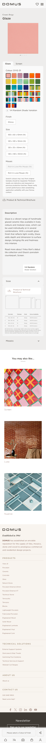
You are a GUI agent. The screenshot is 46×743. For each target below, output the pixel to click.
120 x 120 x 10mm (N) (17, 141)
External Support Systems (12, 649)
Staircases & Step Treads (11, 653)
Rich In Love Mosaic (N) (18, 173)
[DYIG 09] (20, 87)
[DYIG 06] (20, 81)
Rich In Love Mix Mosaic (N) (20, 167)
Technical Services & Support (13, 661)
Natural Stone (7, 583)
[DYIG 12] (8, 87)
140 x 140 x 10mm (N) (17, 154)
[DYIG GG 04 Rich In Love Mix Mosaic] (14, 93)
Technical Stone (8, 595)
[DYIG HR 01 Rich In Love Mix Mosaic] (20, 93)
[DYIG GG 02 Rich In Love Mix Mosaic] (37, 87)
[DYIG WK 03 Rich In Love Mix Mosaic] (8, 105)
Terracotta (6, 598)
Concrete (5, 575)
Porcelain (5, 568)
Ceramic (5, 571)
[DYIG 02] (20, 75)
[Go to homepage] (6, 740)
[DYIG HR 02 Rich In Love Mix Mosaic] (25, 93)
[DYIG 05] (8, 81)
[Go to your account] (40, 740)
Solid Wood (6, 622)
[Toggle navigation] (42, 4)
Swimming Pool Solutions (11, 657)
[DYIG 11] (37, 81)
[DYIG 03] (14, 75)
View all (5, 564)
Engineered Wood (9, 618)
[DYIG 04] (25, 75)
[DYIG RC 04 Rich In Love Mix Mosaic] (25, 99)
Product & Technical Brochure (21, 200)
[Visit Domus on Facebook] (10, 709)
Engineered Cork (8, 633)
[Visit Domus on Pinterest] (30, 709)
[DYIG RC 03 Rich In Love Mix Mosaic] (20, 99)
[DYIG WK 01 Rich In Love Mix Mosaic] (31, 99)
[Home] (11, 4)
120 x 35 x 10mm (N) (16, 147)
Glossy (11, 122)
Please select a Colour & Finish (19, 733)
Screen (19, 64)
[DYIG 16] (25, 87)
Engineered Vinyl (8, 629)
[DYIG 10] (31, 81)
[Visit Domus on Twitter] (15, 709)
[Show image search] (23, 740)
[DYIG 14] (31, 75)
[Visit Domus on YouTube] (35, 709)
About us (5, 681)
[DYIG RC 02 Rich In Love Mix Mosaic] (14, 99)
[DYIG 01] (8, 75)
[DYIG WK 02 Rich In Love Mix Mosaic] (37, 99)
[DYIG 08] (14, 87)
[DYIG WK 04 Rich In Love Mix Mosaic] (14, 105)
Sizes (8, 281)
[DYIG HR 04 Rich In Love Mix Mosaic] (37, 93)
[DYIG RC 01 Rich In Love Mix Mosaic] (8, 99)
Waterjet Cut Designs (10, 665)
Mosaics (9, 341)
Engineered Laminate (10, 625)
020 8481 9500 (8, 695)
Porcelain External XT (10, 591)
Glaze (8, 64)
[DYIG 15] (37, 75)
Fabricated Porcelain (10, 614)
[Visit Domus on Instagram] (20, 709)
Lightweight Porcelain (10, 610)
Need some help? (8, 699)
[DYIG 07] (25, 81)
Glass (4, 579)
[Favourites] (37, 4)
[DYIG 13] (14, 81)
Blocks (4, 606)
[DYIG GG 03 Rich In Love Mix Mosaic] (8, 93)
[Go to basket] (32, 740)
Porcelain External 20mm (11, 587)
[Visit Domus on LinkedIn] (25, 709)
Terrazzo (5, 602)
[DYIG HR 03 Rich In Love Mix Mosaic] (31, 93)
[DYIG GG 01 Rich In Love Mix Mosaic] (31, 87)
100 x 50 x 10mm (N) (17, 135)
